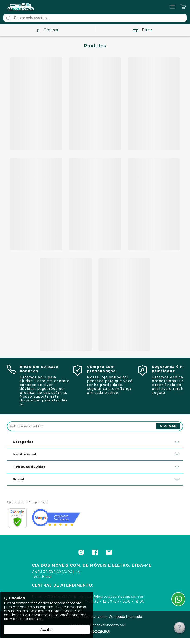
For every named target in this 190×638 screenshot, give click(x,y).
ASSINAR (168, 426)
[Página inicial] (20, 7)
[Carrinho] (184, 7)
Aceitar (46, 629)
